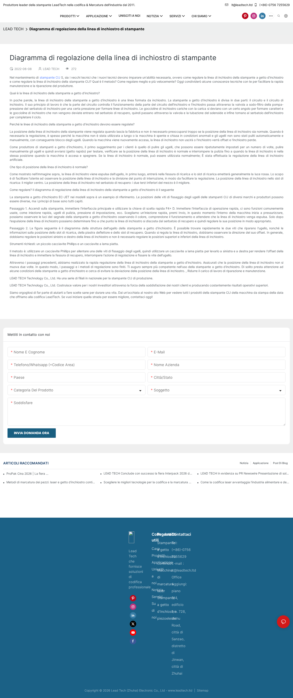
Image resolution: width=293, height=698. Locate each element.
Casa (156, 548)
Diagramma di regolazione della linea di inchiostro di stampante (86, 29)
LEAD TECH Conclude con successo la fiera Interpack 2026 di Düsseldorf (148, 473)
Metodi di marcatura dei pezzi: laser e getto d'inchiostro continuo (51, 482)
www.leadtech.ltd (180, 690)
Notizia (244, 463)
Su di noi (154, 610)
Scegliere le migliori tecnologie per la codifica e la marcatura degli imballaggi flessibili (148, 482)
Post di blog (280, 463)
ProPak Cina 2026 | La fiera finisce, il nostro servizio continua (27, 473)
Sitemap (202, 690)
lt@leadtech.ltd (242, 5)
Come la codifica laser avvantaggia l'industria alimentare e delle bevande (245, 482)
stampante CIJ (50, 77)
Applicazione (261, 463)
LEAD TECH (13, 29)
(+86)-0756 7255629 (274, 5)
